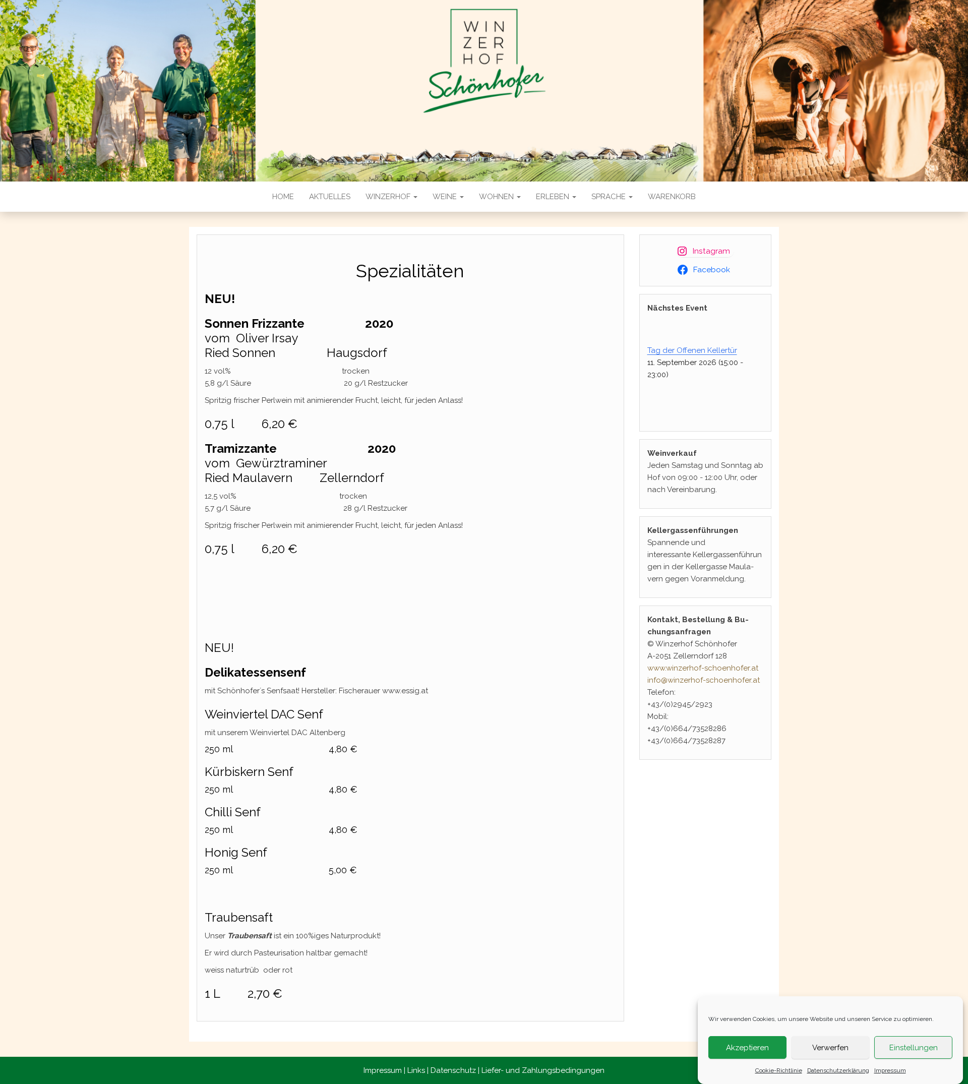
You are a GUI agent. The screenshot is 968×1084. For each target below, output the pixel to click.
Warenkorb (672, 196)
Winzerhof (389, 196)
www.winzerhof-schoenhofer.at (702, 668)
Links (416, 1070)
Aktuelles (329, 196)
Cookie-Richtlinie (778, 1070)
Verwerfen (830, 1047)
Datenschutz (453, 1070)
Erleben (553, 196)
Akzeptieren (747, 1047)
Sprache (609, 196)
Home (283, 196)
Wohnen (497, 196)
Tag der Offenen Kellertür (692, 350)
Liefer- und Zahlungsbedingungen (542, 1070)
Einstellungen (913, 1047)
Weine (446, 196)
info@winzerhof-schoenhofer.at (703, 680)
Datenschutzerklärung (838, 1070)
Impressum (890, 1070)
